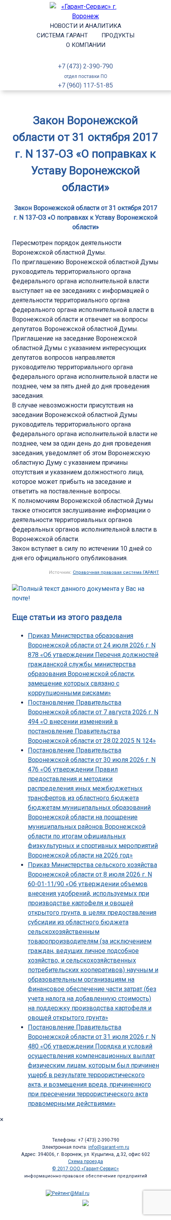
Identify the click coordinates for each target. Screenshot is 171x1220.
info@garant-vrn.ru (108, 1147)
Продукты (117, 35)
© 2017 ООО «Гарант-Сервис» (85, 1168)
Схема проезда (85, 1161)
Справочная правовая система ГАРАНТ (116, 572)
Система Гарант (62, 35)
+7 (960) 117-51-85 (85, 85)
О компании (85, 45)
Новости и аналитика (85, 25)
